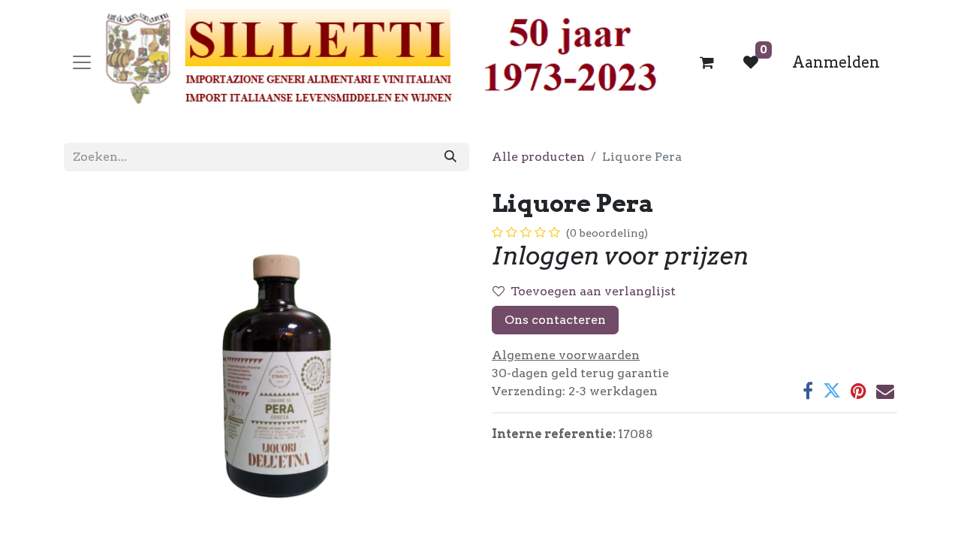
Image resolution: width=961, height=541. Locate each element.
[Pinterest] (858, 391)
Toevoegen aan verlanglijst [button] (593, 291)
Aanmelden (836, 62)
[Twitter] (832, 391)
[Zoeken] (450, 157)
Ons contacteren (555, 320)
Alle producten (538, 157)
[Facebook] (808, 391)
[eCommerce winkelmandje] (707, 62)
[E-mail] (885, 391)
